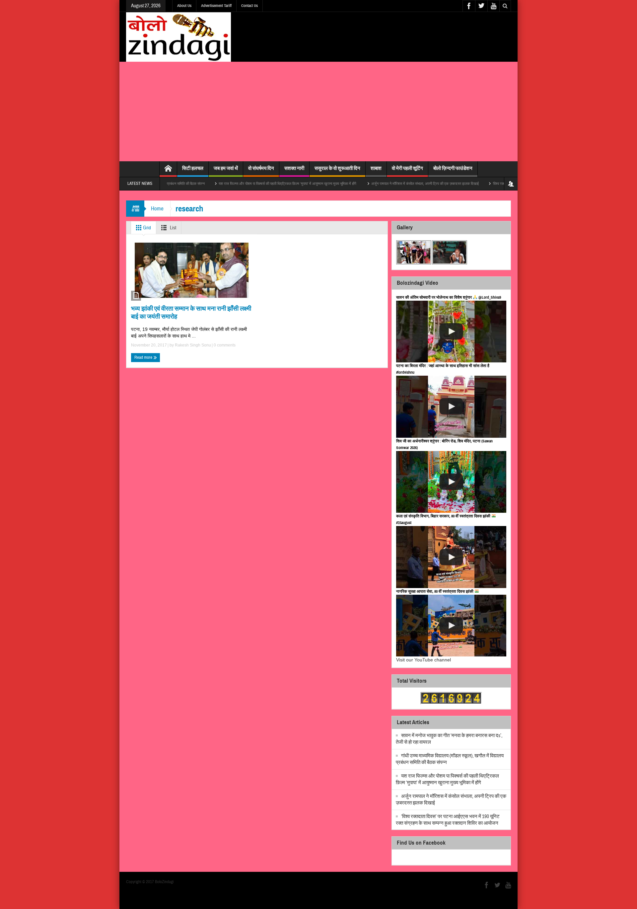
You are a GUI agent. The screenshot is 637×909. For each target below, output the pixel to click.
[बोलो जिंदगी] (178, 36)
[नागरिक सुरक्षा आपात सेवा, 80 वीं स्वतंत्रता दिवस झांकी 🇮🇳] (451, 626)
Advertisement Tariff (216, 5)
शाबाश (376, 168)
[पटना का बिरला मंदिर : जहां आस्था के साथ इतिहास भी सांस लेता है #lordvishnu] (451, 407)
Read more (143, 357)
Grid (146, 228)
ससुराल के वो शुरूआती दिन (337, 168)
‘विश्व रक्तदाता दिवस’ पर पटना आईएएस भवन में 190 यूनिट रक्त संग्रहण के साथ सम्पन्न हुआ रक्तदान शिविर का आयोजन (448, 819)
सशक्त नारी (294, 168)
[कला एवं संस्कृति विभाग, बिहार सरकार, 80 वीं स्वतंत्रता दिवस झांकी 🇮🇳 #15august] (451, 557)
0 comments (224, 345)
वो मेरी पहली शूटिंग (407, 168)
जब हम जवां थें (226, 168)
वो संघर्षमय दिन (261, 168)
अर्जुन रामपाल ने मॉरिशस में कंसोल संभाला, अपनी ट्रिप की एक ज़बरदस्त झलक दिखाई (398, 184)
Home (157, 208)
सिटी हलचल (192, 168)
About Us (184, 5)
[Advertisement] (318, 111)
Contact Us (249, 5)
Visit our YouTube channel (423, 659)
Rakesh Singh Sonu (193, 345)
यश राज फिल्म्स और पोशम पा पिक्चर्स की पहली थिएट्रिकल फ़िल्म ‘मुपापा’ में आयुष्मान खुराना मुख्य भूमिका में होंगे (260, 184)
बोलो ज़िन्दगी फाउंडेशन (452, 168)
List (172, 228)
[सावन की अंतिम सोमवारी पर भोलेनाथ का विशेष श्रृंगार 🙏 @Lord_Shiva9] (451, 332)
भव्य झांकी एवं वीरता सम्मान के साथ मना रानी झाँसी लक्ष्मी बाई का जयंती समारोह (191, 312)
